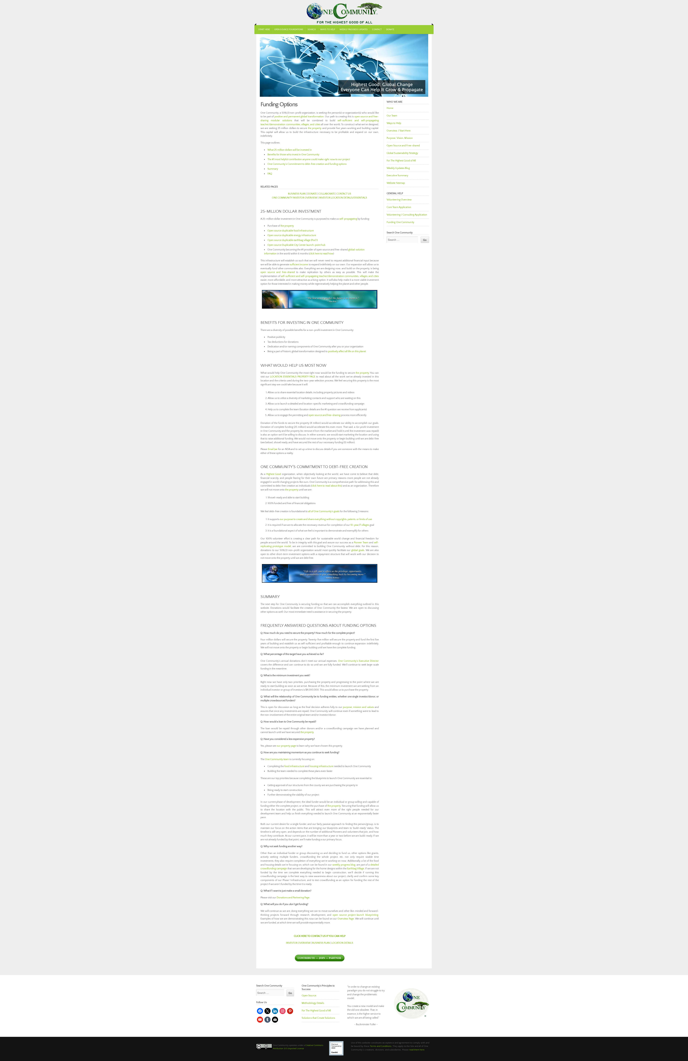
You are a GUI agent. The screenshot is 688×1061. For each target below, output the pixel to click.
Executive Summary (397, 175)
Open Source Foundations (288, 29)
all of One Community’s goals (323, 511)
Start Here (264, 29)
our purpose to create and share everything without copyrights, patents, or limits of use (326, 519)
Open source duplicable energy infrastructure (291, 235)
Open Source (309, 995)
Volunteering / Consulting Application (407, 214)
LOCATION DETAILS (342, 943)
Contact (377, 29)
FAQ (269, 173)
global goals (357, 550)
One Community (344, 12)
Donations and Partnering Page (293, 897)
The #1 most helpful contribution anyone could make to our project (308, 159)
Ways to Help (327, 29)
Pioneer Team (361, 542)
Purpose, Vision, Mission (400, 138)
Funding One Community (400, 222)
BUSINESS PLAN (297, 193)
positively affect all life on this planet (347, 351)
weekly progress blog (343, 864)
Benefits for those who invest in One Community (293, 154)
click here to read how (321, 253)
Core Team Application (399, 207)
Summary (272, 168)
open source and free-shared (278, 272)
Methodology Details (313, 1003)
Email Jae (273, 449)
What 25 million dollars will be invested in (289, 150)
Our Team (392, 115)
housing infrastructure (321, 766)
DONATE (312, 193)
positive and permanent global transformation (299, 116)
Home (390, 108)
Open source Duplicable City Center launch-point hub (296, 245)
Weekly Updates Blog (398, 168)
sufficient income (299, 264)
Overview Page (346, 918)
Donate (390, 29)
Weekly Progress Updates (354, 29)
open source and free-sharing (324, 415)
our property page (286, 745)
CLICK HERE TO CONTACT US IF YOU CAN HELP (319, 936)
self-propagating (348, 218)
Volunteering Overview (399, 199)
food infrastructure (294, 766)
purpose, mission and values (358, 707)
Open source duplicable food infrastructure (290, 230)
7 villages (364, 525)
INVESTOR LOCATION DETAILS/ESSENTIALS (343, 197)
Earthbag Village (355, 868)
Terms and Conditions (380, 1046)
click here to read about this (326, 485)
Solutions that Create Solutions (318, 1018)
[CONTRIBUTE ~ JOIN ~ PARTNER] (320, 960)
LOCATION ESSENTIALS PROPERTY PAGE (292, 376)
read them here (416, 1049)
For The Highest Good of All (401, 160)
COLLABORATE (326, 193)
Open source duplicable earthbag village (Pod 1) (292, 240)
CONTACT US (343, 193)
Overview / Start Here (398, 130)
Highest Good (273, 474)
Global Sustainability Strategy (402, 153)
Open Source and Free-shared (403, 145)
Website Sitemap (396, 183)
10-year (354, 525)
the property (314, 128)
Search (312, 29)
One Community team (277, 759)
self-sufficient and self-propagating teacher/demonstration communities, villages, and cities (330, 276)
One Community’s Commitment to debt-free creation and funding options (307, 164)
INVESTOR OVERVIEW (298, 943)
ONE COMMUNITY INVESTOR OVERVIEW (294, 197)
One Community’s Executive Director (358, 661)
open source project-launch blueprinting (355, 915)
